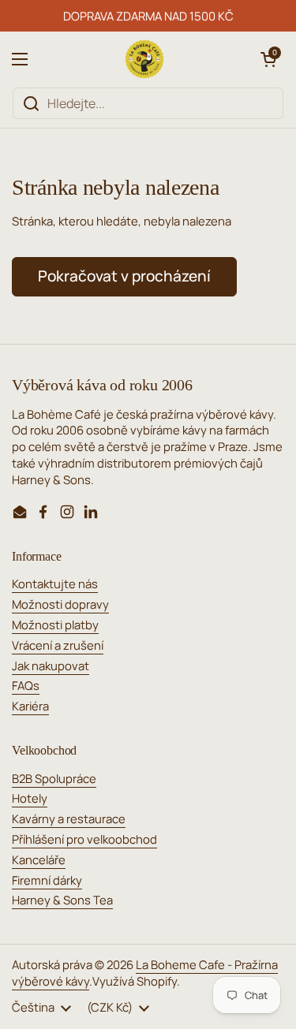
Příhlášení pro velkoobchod (84, 839)
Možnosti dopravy (60, 604)
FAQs (25, 685)
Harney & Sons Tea (62, 900)
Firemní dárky (47, 880)
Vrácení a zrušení (57, 645)
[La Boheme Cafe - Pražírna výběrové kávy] (144, 59)
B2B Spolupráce (54, 778)
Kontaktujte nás (55, 583)
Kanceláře (39, 859)
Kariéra (30, 706)
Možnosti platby (55, 624)
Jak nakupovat (50, 665)
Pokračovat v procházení (124, 276)
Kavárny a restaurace (69, 818)
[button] (268, 59)
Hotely (29, 798)
